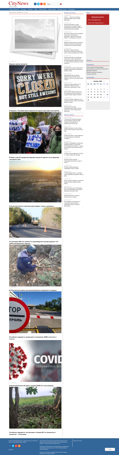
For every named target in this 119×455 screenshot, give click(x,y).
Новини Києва (42, 9)
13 (101, 92)
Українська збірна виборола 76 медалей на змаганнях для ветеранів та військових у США (72, 86)
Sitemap (75, 440)
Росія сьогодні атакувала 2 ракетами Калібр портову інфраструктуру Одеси (74, 182)
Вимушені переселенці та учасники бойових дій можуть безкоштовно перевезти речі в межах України (73, 44)
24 (91, 97)
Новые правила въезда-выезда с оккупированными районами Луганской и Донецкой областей (97, 68)
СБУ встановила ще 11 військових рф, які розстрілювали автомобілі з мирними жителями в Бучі (73, 189)
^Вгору (109, 449)
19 (97, 94)
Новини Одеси (52, 9)
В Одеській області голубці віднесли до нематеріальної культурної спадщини (73, 137)
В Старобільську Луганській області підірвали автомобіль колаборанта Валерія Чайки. (73, 69)
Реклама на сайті (62, 9)
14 (104, 92)
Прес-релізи (71, 9)
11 (94, 92)
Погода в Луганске (91, 74)
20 (101, 94)
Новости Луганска (12, 12)
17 (91, 94)
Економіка (23, 9)
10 (91, 92)
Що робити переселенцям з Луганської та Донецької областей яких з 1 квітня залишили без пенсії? (73, 51)
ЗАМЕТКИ (10, 449)
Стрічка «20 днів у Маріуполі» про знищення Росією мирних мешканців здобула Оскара (74, 101)
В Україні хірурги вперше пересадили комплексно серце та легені (73, 161)
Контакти (80, 440)
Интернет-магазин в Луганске (94, 72)
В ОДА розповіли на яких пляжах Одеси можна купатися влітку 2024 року (73, 129)
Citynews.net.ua (56, 443)
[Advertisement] (96, 41)
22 (107, 94)
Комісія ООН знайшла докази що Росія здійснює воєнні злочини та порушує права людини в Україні (73, 93)
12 (97, 92)
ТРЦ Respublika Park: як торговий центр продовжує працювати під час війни (73, 174)
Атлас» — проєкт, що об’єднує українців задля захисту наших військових (72, 18)
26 (97, 97)
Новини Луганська (14, 9)
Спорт (35, 9)
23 (88, 97)
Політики (30, 9)
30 (88, 100)
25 (94, 97)
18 (94, 94)
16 (88, 94)
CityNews (18, 3)
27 (101, 97)
